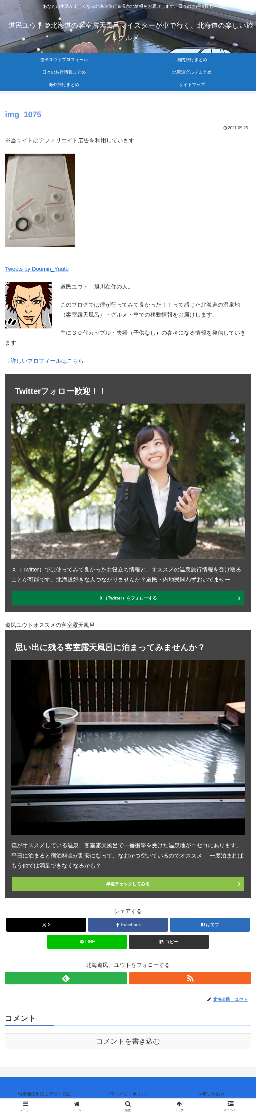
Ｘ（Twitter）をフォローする (128, 597)
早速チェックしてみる (128, 883)
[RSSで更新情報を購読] (190, 978)
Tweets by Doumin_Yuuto (37, 269)
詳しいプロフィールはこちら (47, 361)
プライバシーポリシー (128, 1094)
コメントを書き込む (128, 1041)
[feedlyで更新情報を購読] (66, 978)
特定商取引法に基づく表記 (44, 1094)
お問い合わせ (212, 1094)
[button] (169, 942)
